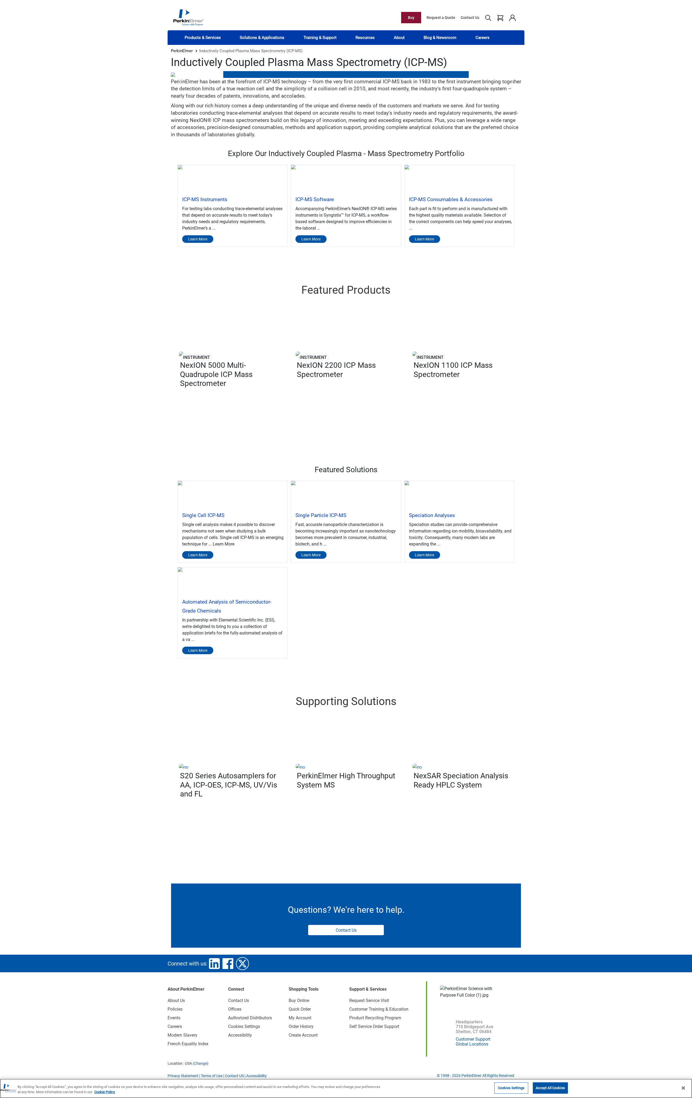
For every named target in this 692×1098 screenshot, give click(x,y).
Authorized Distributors (250, 1017)
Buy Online (299, 1000)
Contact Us (470, 17)
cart (500, 18)
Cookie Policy (104, 1092)
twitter (242, 963)
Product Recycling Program (375, 1017)
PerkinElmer (182, 50)
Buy (411, 17)
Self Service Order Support (374, 1026)
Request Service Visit (369, 1000)
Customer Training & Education (378, 1009)
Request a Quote (441, 17)
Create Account (303, 1035)
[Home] (188, 17)
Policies (175, 1009)
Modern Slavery (182, 1035)
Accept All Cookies (550, 1088)
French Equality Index (188, 1043)
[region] (346, 1088)
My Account (300, 1017)
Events (174, 1017)
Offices (234, 1009)
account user (512, 18)
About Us (176, 1000)
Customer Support (473, 1039)
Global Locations (472, 1044)
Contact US (234, 1076)
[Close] (683, 1088)
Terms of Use (211, 1076)
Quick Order (300, 1009)
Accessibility (240, 1035)
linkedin (214, 963)
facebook (227, 963)
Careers (482, 37)
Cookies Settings (511, 1088)
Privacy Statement (183, 1076)
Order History (301, 1026)
